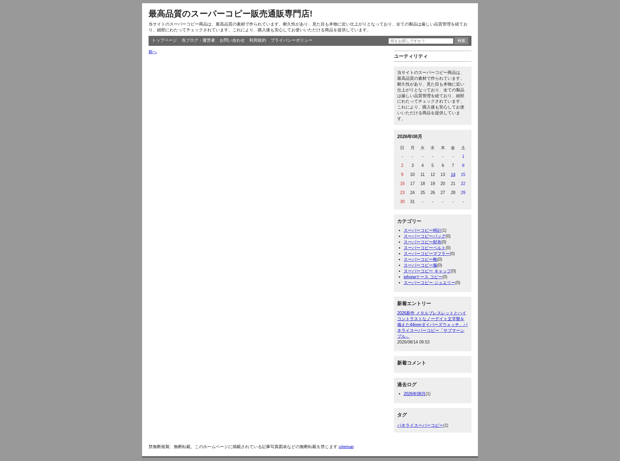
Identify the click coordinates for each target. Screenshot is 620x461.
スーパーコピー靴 (420, 259)
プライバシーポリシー (292, 40)
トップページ (164, 40)
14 (453, 174)
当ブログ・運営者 (198, 40)
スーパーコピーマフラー (427, 253)
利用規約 (257, 40)
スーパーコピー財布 (422, 242)
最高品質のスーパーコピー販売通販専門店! (231, 13)
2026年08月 (415, 393)
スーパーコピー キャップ (427, 271)
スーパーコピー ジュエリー (429, 282)
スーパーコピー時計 (422, 230)
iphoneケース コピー (423, 276)
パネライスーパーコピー (420, 425)
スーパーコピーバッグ (425, 236)
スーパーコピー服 (420, 265)
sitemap (346, 446)
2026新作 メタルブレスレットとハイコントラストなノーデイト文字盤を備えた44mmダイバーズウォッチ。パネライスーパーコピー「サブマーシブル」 (432, 325)
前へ (153, 51)
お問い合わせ (232, 40)
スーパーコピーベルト (425, 247)
